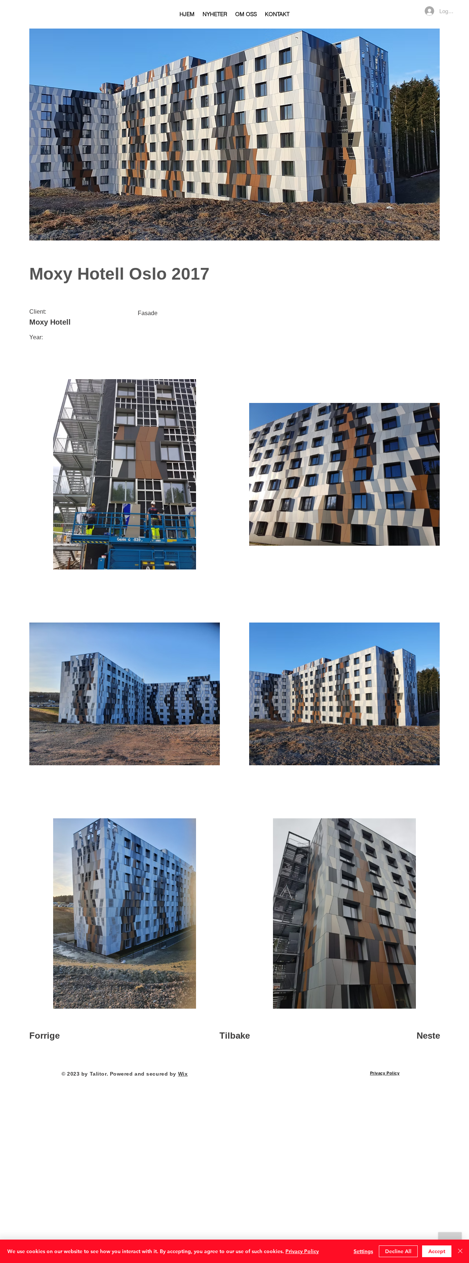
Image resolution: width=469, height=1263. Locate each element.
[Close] (460, 1251)
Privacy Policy (302, 1251)
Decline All (398, 1251)
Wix (183, 1074)
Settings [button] (363, 1251)
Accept (436, 1251)
